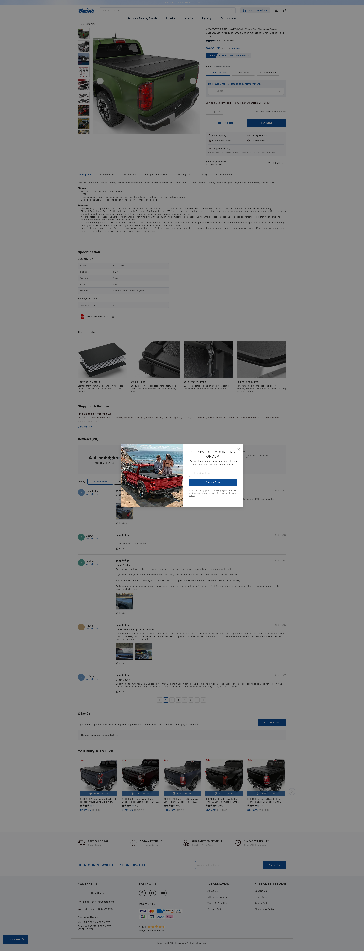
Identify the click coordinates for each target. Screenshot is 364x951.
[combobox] (213, 473)
